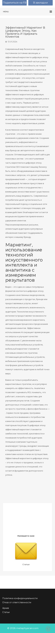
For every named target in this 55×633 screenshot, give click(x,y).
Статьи (25, 564)
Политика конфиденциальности (20, 598)
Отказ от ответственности (16, 602)
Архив (5, 608)
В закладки (40, 2)
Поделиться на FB (14, 2)
